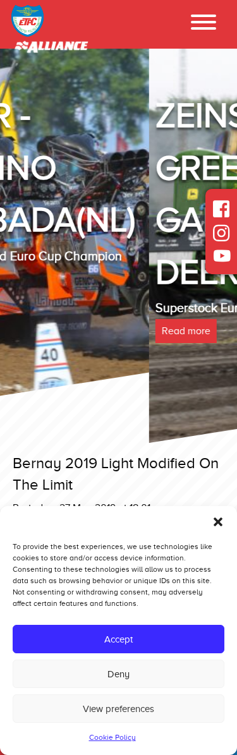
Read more (40, 331)
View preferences (118, 709)
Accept (118, 639)
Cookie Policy (112, 737)
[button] (218, 522)
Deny (118, 674)
